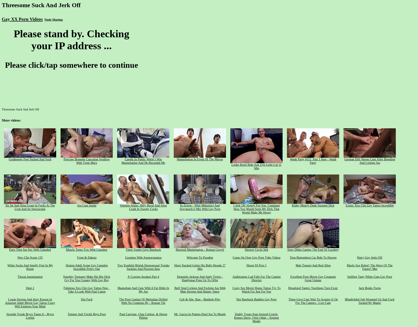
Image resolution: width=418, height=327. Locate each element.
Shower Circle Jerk (256, 249)
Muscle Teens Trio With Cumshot (86, 249)
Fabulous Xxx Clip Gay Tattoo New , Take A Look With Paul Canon (87, 289)
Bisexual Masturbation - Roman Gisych (200, 249)
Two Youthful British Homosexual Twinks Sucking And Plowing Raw (143, 267)
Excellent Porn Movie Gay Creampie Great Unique (313, 278)
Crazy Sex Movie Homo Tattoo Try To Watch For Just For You (257, 289)
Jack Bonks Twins (370, 288)
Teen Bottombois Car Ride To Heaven (313, 257)
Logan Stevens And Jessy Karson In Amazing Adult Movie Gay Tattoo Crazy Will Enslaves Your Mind (30, 303)
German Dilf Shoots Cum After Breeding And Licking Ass (369, 161)
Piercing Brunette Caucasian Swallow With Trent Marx (87, 161)
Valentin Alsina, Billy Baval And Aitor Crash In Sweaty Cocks (143, 207)
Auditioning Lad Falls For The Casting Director (257, 278)
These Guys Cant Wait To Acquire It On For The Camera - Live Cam (313, 301)
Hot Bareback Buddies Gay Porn (256, 299)
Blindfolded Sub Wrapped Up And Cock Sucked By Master (369, 301)
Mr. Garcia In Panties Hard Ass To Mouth (200, 314)
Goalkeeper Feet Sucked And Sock (30, 159)
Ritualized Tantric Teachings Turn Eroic (313, 288)
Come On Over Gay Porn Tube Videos (256, 257)
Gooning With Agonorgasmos (143, 257)
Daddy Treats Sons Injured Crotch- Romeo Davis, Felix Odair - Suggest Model (256, 318)
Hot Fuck (87, 299)
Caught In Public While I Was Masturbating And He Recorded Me (143, 161)
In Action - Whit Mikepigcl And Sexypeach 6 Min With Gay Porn (200, 207)
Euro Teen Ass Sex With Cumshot (30, 249)
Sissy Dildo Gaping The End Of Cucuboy (313, 249)
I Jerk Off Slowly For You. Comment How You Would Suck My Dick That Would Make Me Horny (256, 209)
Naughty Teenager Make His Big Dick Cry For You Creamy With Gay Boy (86, 278)
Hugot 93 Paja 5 (256, 265)
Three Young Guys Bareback (143, 249)
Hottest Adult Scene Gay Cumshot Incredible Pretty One (87, 267)
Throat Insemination (30, 276)
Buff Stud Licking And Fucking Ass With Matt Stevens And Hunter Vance (200, 289)
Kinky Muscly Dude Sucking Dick (313, 205)
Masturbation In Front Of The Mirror (200, 159)
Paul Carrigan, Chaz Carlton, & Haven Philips (143, 316)
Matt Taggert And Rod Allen (313, 265)
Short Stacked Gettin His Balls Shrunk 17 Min (200, 267)
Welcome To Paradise (200, 257)
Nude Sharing (53, 19)
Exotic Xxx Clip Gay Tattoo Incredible (370, 205)
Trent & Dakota (86, 257)
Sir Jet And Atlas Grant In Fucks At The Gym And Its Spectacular (30, 207)
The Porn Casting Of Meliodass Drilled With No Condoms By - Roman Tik (143, 301)
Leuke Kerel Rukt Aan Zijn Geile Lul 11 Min (256, 166)
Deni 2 (30, 288)
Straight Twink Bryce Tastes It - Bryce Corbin (30, 316)
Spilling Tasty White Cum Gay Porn (369, 276)
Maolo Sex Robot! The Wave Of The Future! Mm (370, 267)
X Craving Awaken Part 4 (143, 276)
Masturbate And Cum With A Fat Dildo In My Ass (143, 289)
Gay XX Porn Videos (22, 19)
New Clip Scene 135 (30, 257)
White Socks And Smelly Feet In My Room (30, 267)
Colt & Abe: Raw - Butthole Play (199, 299)
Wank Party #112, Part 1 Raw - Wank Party (313, 161)
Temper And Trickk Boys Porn (87, 314)
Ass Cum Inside (86, 205)
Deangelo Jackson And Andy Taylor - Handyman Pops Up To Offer (200, 278)
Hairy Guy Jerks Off (369, 257)
